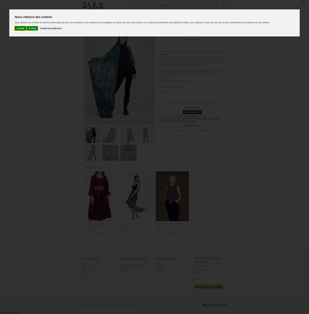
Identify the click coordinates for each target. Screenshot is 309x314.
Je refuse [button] (32, 28)
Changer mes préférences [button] (51, 28)
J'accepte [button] (20, 28)
